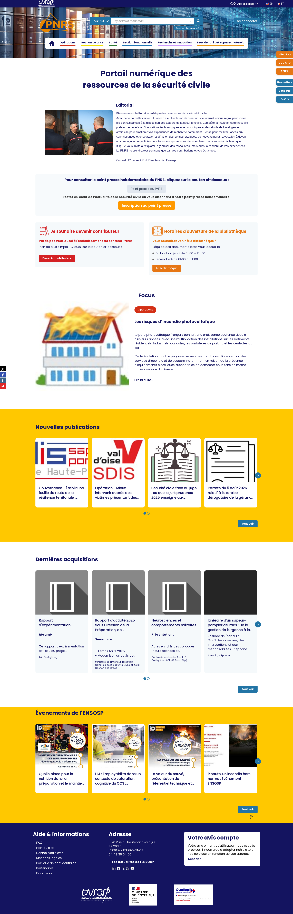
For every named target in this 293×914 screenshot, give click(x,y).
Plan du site (45, 848)
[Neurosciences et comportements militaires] (174, 621)
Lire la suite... (143, 380)
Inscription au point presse (146, 205)
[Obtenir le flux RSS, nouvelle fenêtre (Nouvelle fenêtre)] (251, 817)
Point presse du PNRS (146, 189)
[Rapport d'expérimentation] (61, 621)
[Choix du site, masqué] (255, 3)
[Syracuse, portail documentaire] (57, 23)
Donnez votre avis (49, 853)
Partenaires (45, 868)
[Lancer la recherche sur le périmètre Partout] (198, 21)
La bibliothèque (166, 268)
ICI (118, 146)
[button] (144, 513)
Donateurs (44, 873)
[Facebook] (118, 868)
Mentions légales (49, 858)
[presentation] (258, 476)
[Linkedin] (114, 868)
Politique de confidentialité (56, 863)
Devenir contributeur (56, 258)
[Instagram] (128, 868)
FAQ (39, 843)
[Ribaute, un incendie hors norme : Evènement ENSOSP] (230, 758)
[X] (123, 868)
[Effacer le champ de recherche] (190, 21)
